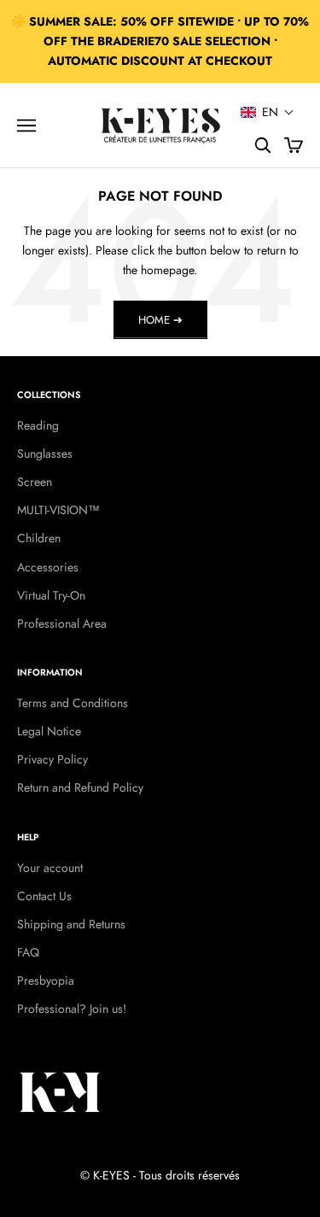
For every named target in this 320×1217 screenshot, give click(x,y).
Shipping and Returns (71, 924)
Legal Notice (49, 731)
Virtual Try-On (51, 595)
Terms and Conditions (72, 702)
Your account (50, 867)
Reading (38, 425)
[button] (267, 112)
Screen (34, 481)
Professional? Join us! (71, 1008)
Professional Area (62, 623)
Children (39, 538)
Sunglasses (45, 453)
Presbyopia (45, 980)
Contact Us (44, 895)
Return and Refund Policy (80, 787)
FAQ (28, 952)
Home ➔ (160, 320)
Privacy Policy (52, 759)
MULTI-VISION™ (58, 509)
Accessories (48, 567)
